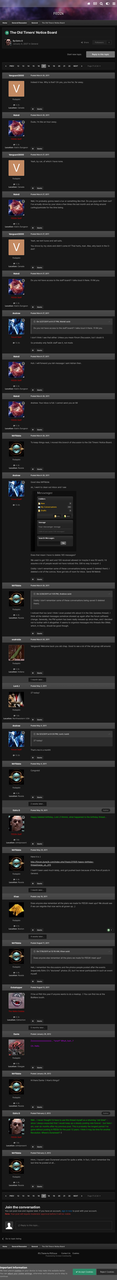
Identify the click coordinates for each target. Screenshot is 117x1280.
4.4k (17, 465)
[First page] (6, 66)
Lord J (16, 686)
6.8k (17, 1063)
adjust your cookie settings (20, 1273)
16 (39, 66)
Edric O (19, 41)
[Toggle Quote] (35, 321)
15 (34, 66)
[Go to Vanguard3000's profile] (16, 89)
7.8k (17, 840)
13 (23, 66)
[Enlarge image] (53, 521)
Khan (16, 896)
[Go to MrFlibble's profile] (16, 449)
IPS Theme (42, 1253)
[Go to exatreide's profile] (16, 653)
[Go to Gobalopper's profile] (16, 1001)
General (34, 44)
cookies (18, 1270)
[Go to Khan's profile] (16, 910)
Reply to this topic (100, 54)
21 (64, 66)
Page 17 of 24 (93, 66)
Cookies (75, 1253)
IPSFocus (53, 1253)
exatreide (16, 639)
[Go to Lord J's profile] (16, 699)
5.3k (17, 144)
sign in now (67, 1211)
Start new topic (74, 54)
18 (49, 66)
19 (54, 66)
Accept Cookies (85, 1272)
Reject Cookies (107, 1272)
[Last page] (82, 66)
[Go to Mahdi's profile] (16, 128)
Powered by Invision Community (58, 1256)
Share (86, 42)
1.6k (17, 715)
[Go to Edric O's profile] (8, 42)
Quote (39, 109)
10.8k (17, 343)
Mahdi (16, 115)
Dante (16, 1034)
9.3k (17, 1017)
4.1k (17, 926)
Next (75, 66)
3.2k (17, 105)
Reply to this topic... (29, 1225)
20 (59, 66)
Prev (12, 66)
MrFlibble (16, 435)
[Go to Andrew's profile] (16, 326)
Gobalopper (16, 987)
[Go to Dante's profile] (16, 1047)
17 (44, 66)
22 (69, 66)
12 (18, 66)
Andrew (16, 313)
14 (28, 66)
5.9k (17, 669)
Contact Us (65, 1253)
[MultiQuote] (33, 109)
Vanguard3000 (16, 75)
